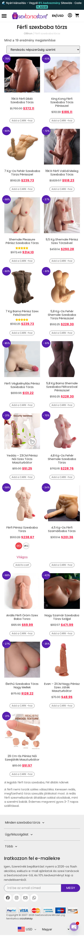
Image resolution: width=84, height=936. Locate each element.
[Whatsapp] (34, 898)
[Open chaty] (74, 927)
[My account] (70, 15)
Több (9, 846)
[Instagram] (17, 898)
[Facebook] (8, 898)
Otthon (28, 33)
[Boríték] (25, 898)
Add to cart (22, 565)
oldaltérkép (26, 918)
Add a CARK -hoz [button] (22, 120)
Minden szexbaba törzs (22, 822)
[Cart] (77, 15)
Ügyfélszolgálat (17, 834)
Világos (22, 557)
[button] (4, 16)
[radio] (19, 546)
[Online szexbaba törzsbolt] (28, 15)
